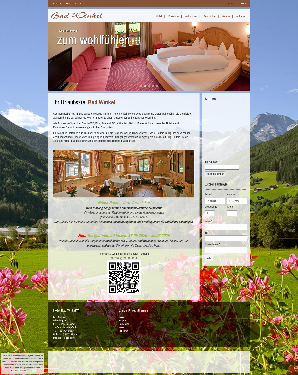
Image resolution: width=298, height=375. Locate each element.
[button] (161, 18)
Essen (122, 327)
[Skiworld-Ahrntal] (147, 361)
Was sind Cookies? (19, 371)
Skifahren (123, 330)
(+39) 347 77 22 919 (68, 334)
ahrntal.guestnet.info (124, 258)
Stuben (122, 320)
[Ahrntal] (168, 361)
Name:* (208, 221)
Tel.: (207, 233)
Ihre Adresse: (211, 162)
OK (34, 371)
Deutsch (230, 3)
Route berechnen (215, 174)
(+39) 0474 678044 (75, 3)
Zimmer (122, 317)
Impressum (57, 3)
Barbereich (124, 324)
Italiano (243, 3)
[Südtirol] (123, 361)
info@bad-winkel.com (63, 337)
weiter (209, 258)
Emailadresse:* (212, 244)
